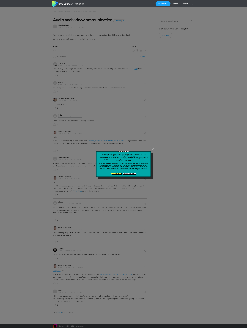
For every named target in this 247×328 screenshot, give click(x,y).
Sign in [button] (185, 3)
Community (176, 3)
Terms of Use (134, 167)
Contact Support (163, 3)
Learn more (127, 160)
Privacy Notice (119, 167)
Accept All (116, 173)
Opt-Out (137, 170)
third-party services (109, 168)
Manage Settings (129, 173)
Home (55, 4)
